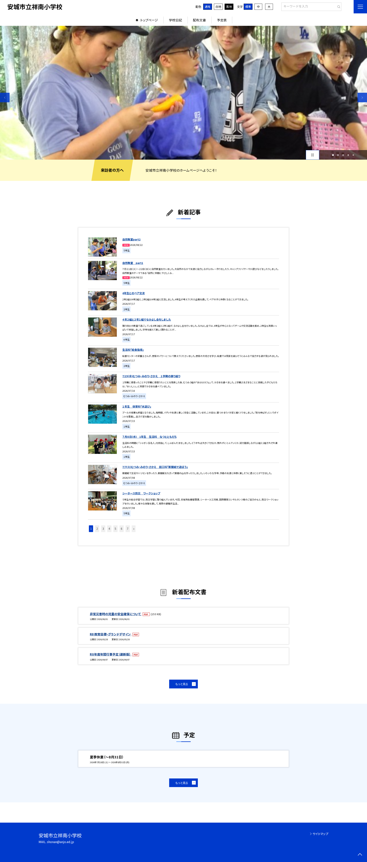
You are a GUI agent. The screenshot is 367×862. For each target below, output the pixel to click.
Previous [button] (5, 97)
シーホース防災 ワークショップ (141, 493)
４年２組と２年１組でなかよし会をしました (146, 319)
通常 (207, 7)
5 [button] (353, 155)
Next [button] (362, 97)
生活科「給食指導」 (133, 350)
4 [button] (348, 155)
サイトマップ (320, 833)
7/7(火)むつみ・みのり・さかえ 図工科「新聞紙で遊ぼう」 (155, 467)
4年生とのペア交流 (133, 293)
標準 (248, 7)
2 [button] (338, 155)
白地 (218, 7)
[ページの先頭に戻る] (360, 855)
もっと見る (181, 684)
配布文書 (199, 20)
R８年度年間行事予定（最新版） (111, 654)
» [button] (133, 529)
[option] (183, 93)
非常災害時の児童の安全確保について (116, 614)
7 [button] (127, 529)
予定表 (222, 20)
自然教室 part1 (132, 263)
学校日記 (175, 20)
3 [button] (343, 155)
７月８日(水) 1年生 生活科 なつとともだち (149, 437)
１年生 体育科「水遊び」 (136, 406)
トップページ (149, 20)
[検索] (338, 5)
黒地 (229, 7)
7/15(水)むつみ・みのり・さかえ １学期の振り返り (151, 376)
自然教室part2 (131, 239)
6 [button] (121, 529)
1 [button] (333, 155)
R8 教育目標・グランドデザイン (111, 634)
